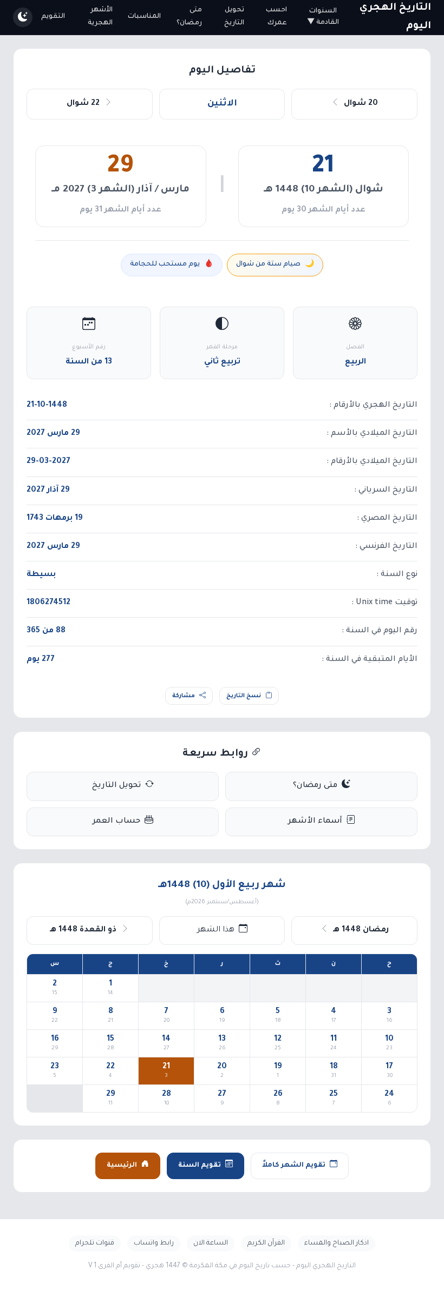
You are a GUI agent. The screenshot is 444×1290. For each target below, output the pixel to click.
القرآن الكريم (266, 1243)
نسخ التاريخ (243, 696)
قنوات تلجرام (94, 1243)
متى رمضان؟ (189, 16)
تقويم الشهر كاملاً (293, 1165)
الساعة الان (210, 1243)
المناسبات (144, 17)
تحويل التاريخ (234, 16)
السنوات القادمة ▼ (323, 17)
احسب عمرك (276, 16)
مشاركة (183, 696)
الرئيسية (122, 1165)
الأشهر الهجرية (100, 16)
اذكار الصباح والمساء (336, 1243)
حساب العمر (116, 821)
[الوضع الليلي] (22, 17)
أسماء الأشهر (315, 821)
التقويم (53, 17)
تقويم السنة (199, 1165)
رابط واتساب (154, 1243)
